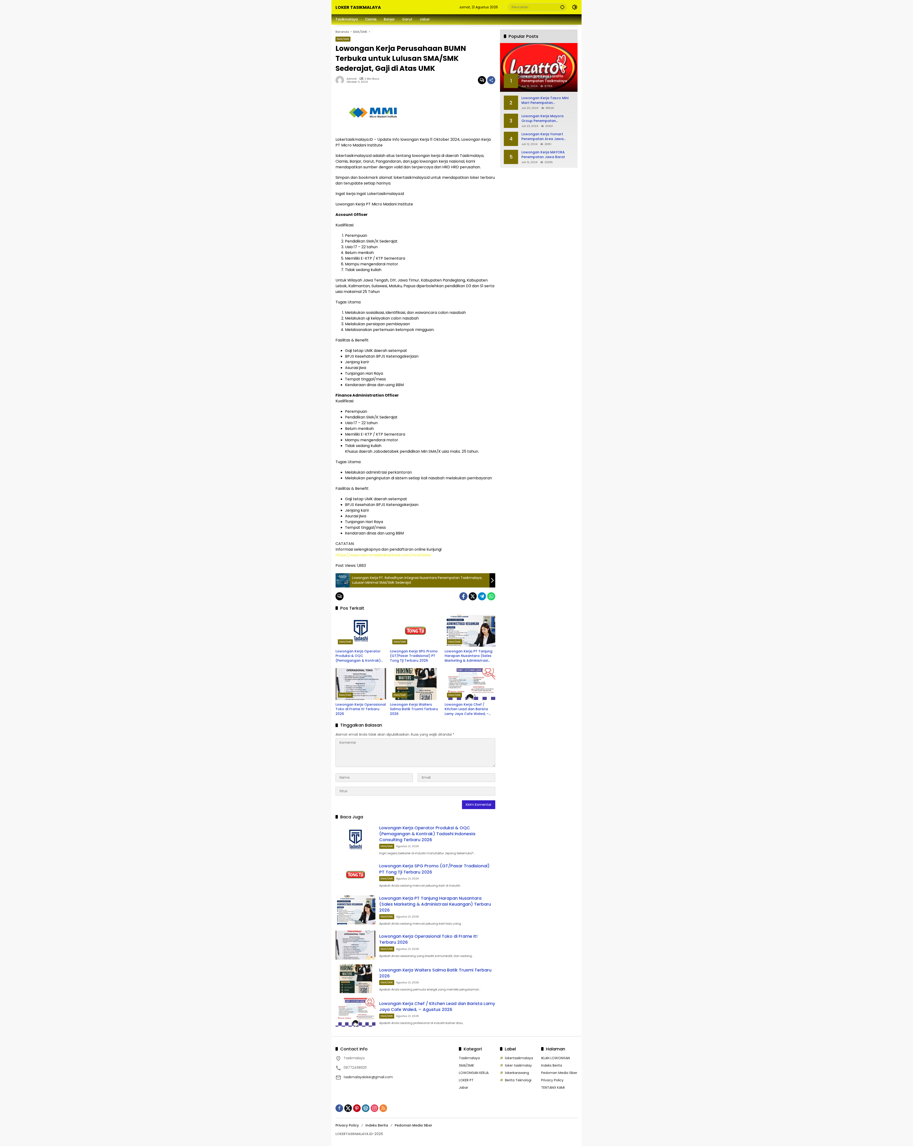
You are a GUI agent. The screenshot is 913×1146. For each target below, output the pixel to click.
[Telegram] (482, 596)
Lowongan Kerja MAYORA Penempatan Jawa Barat (543, 154)
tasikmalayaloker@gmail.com (368, 1077)
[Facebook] (463, 596)
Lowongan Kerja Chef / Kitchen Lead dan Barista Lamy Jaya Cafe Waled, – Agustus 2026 (467, 709)
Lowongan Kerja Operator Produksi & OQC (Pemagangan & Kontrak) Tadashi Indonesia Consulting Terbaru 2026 (358, 656)
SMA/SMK (343, 39)
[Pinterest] (357, 1108)
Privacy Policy (552, 1080)
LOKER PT (466, 1080)
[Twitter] (473, 596)
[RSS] (383, 1108)
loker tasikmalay (518, 1065)
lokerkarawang (517, 1072)
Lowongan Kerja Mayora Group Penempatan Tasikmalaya (542, 118)
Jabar (463, 1087)
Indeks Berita (551, 1065)
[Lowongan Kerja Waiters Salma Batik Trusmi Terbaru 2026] (415, 684)
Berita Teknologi (518, 1080)
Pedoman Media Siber (559, 1072)
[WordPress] (365, 1108)
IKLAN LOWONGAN (555, 1058)
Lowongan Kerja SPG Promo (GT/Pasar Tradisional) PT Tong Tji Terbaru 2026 (414, 656)
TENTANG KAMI (553, 1087)
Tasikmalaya (469, 1058)
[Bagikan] (491, 80)
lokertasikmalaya (519, 1058)
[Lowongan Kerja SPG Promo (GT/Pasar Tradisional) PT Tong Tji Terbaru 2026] (415, 631)
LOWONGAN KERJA (474, 1072)
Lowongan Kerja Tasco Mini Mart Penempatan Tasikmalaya (544, 100)
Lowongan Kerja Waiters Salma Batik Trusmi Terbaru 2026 (414, 709)
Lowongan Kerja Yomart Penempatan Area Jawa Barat (542, 136)
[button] (562, 7)
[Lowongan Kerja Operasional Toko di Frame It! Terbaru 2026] (360, 684)
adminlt (351, 79)
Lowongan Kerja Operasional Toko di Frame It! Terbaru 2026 (360, 709)
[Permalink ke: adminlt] (340, 80)
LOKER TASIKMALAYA (358, 7)
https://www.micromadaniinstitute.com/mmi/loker (383, 555)
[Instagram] (374, 1108)
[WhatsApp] (491, 596)
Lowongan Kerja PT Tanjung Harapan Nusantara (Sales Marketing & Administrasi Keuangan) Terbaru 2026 (468, 656)
